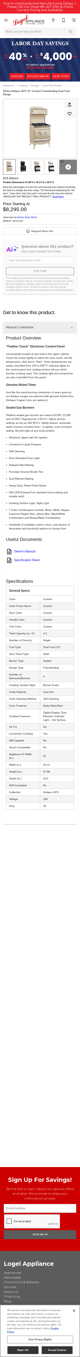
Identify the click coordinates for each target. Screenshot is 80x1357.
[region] (40, 1331)
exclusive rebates (38, 76)
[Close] (74, 1311)
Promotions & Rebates (21, 1282)
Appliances (9, 85)
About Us (11, 1292)
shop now (17, 76)
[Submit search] (71, 31)
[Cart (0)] (74, 20)
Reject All (22, 1350)
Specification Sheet (27, 560)
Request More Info (42, 231)
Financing (12, 1296)
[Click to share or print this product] (70, 104)
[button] (5, 20)
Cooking (23, 85)
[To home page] (28, 20)
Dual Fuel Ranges (52, 85)
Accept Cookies (57, 1350)
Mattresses (12, 1277)
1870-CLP (17, 221)
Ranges (35, 85)
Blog (7, 1301)
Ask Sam (40, 271)
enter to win (61, 76)
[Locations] (53, 20)
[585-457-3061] (63, 20)
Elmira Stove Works (27, 217)
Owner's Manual (24, 551)
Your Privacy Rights (40, 1339)
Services (10, 1287)
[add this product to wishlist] (70, 113)
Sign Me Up (40, 1234)
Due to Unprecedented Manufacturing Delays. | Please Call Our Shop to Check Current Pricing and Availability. (40, 7)
